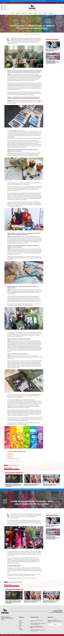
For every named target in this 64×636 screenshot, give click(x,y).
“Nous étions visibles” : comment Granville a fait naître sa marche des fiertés (52, 62)
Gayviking (5, 467)
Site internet (9, 456)
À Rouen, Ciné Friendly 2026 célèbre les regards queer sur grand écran (32, 485)
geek (9, 465)
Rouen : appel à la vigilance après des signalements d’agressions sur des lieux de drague (13, 485)
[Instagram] (57, 3)
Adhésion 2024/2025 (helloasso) (13, 458)
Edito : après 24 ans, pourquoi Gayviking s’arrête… (52, 50)
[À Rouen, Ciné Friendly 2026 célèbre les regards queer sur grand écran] (32, 478)
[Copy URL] (40, 34)
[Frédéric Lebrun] (26, 30)
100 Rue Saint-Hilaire (25, 305)
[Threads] (62, 3)
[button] (62, 7)
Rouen (11, 465)
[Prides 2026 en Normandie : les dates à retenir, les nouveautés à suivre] (51, 478)
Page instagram (10, 453)
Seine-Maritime (15, 465)
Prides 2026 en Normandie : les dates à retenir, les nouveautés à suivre (51, 485)
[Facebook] (56, 3)
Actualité (30, 23)
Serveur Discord (10, 457)
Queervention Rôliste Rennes (9, 449)
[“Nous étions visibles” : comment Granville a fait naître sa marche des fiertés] (53, 56)
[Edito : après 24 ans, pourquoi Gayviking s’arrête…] (53, 44)
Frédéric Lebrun (30, 30)
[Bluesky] (60, 3)
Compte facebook (10, 454)
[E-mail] (37, 34)
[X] (59, 3)
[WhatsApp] (35, 34)
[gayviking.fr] (5, 611)
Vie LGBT (33, 23)
